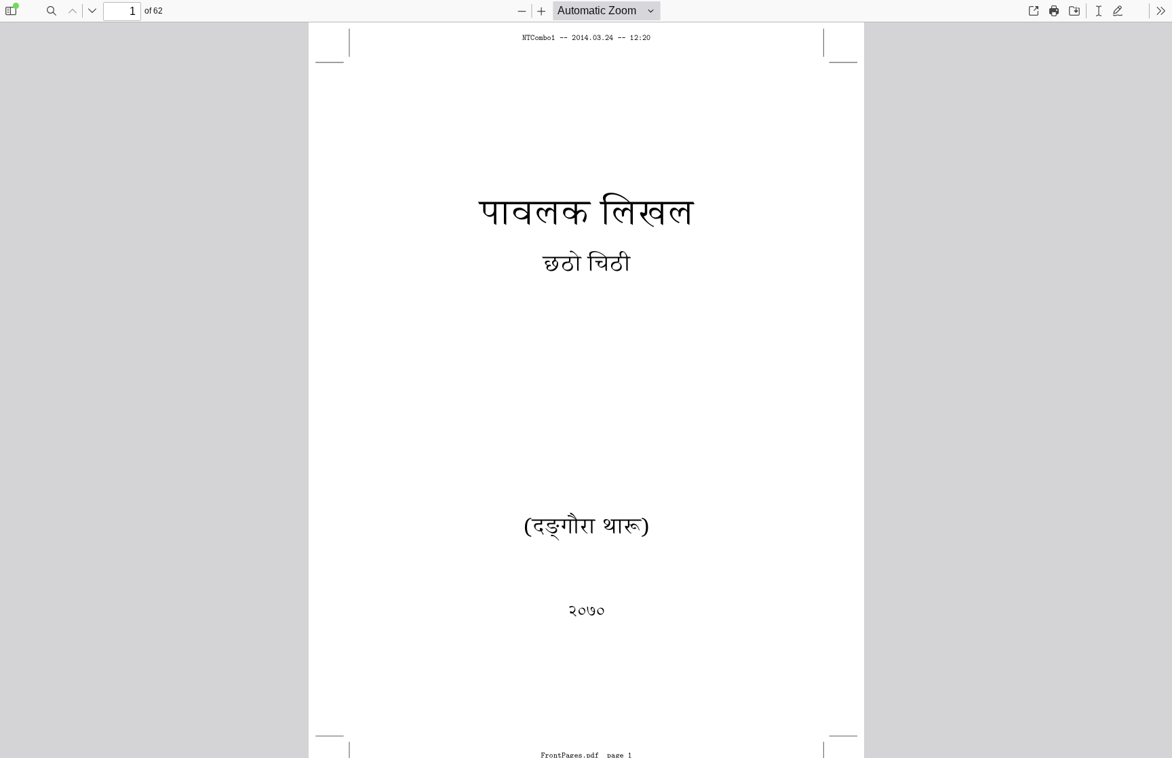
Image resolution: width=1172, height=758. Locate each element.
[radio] (1098, 10)
